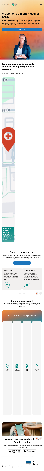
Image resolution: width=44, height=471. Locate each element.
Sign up (21, 29)
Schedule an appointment (21, 262)
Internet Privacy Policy (10, 463)
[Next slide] (40, 293)
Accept (28, 462)
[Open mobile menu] (41, 5)
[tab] (18, 293)
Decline (28, 464)
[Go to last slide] (37, 293)
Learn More (5, 240)
